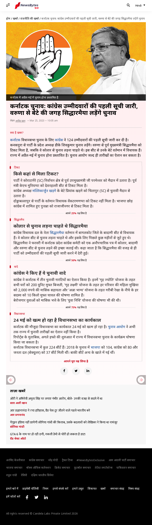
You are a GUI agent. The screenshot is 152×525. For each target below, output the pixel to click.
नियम (45, 488)
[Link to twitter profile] (36, 497)
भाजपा (95, 347)
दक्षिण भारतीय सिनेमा (42, 475)
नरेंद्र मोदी (53, 460)
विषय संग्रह (134, 488)
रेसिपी (24, 475)
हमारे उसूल (78, 488)
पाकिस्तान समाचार (126, 467)
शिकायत (92, 488)
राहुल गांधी (11, 475)
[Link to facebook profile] (27, 497)
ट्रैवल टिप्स (67, 460)
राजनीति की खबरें (29, 18)
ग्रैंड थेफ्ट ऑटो (18, 438)
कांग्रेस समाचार (36, 460)
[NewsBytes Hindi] (27, 5)
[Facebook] (64, 371)
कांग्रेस (59, 139)
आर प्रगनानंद (17, 415)
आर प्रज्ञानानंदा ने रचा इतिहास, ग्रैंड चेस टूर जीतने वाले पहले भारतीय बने (50, 411)
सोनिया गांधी (17, 427)
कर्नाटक (15, 139)
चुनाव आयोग (116, 326)
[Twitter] (76, 371)
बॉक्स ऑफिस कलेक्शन (38, 467)
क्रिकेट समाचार (62, 467)
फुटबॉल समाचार (82, 467)
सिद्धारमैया (57, 232)
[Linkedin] (88, 371)
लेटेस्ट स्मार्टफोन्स (103, 467)
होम (8, 18)
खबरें (15, 18)
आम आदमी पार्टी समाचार (122, 460)
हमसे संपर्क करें (60, 488)
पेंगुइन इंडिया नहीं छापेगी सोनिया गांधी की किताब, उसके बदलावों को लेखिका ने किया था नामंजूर (64, 423)
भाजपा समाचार (14, 467)
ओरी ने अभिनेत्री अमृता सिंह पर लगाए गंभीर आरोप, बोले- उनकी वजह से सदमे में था (56, 399)
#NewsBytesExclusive (91, 460)
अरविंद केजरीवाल (15, 460)
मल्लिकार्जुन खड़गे (44, 190)
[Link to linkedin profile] (46, 497)
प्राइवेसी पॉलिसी (30, 488)
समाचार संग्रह (117, 488)
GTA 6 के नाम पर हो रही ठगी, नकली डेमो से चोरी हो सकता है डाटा (47, 434)
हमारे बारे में (12, 488)
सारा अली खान (18, 403)
